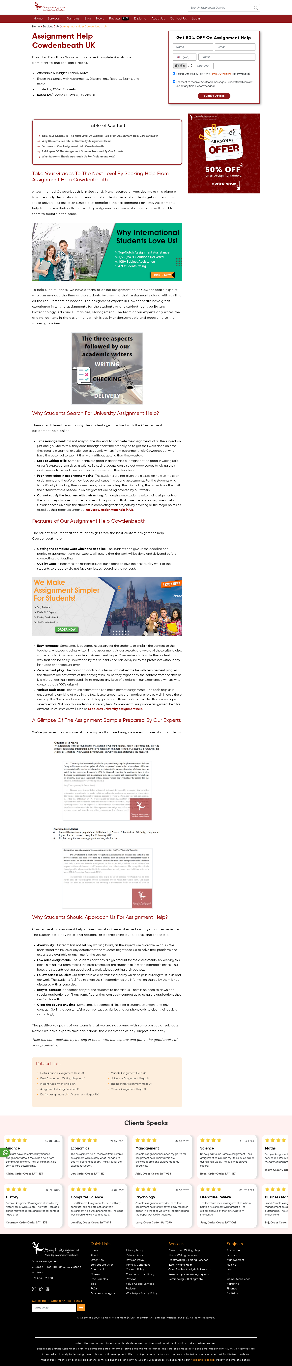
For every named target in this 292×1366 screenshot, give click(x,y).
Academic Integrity (103, 1293)
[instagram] (34, 1289)
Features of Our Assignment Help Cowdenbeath (73, 146)
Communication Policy (140, 1274)
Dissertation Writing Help (184, 1250)
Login (196, 18)
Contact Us (178, 18)
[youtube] (48, 1289)
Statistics (232, 1293)
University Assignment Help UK (130, 1078)
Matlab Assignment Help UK (128, 1073)
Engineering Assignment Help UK (131, 1084)
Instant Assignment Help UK (57, 1084)
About (94, 1255)
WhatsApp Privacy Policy (142, 1293)
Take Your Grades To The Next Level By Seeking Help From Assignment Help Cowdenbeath (100, 136)
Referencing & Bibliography (185, 1279)
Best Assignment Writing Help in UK (62, 1078)
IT (228, 1274)
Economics (233, 1255)
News (100, 18)
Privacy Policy (134, 1250)
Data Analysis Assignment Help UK (62, 1073)
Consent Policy (135, 1269)
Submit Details (214, 95)
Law (229, 1269)
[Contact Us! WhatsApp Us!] (5, 1152)
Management (235, 1260)
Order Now (97, 1260)
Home (38, 18)
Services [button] (53, 18)
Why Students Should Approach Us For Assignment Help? (79, 156)
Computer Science (238, 1279)
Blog (87, 18)
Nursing (231, 1264)
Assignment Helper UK (85, 1094)
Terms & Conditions (221, 74)
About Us (158, 18)
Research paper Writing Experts (188, 1274)
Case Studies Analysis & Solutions (189, 1269)
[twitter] (41, 1289)
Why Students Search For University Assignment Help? (76, 141)
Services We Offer (102, 1264)
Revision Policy (135, 1260)
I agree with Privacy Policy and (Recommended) (213, 74)
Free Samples (99, 1279)
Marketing (233, 1284)
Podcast (131, 1288)
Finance (232, 1288)
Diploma (140, 18)
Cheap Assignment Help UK (128, 1089)
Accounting (234, 1250)
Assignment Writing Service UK (59, 1089)
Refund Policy (134, 1255)
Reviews (118, 18)
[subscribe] (81, 1307)
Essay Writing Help (180, 1264)
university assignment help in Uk (109, 510)
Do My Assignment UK (54, 1094)
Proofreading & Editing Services (188, 1260)
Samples (73, 18)
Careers (95, 1274)
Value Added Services (140, 1284)
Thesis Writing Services (182, 1255)
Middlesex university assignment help (115, 709)
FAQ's (94, 1288)
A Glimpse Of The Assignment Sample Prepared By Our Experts (82, 151)
